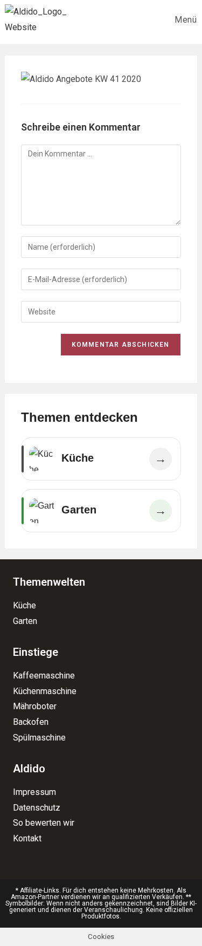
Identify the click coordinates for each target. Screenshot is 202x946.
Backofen (30, 722)
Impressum (34, 792)
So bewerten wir (43, 823)
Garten (25, 621)
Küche (24, 605)
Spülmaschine (39, 737)
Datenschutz (36, 808)
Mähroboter (35, 706)
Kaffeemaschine (44, 675)
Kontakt (27, 838)
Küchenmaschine (44, 691)
